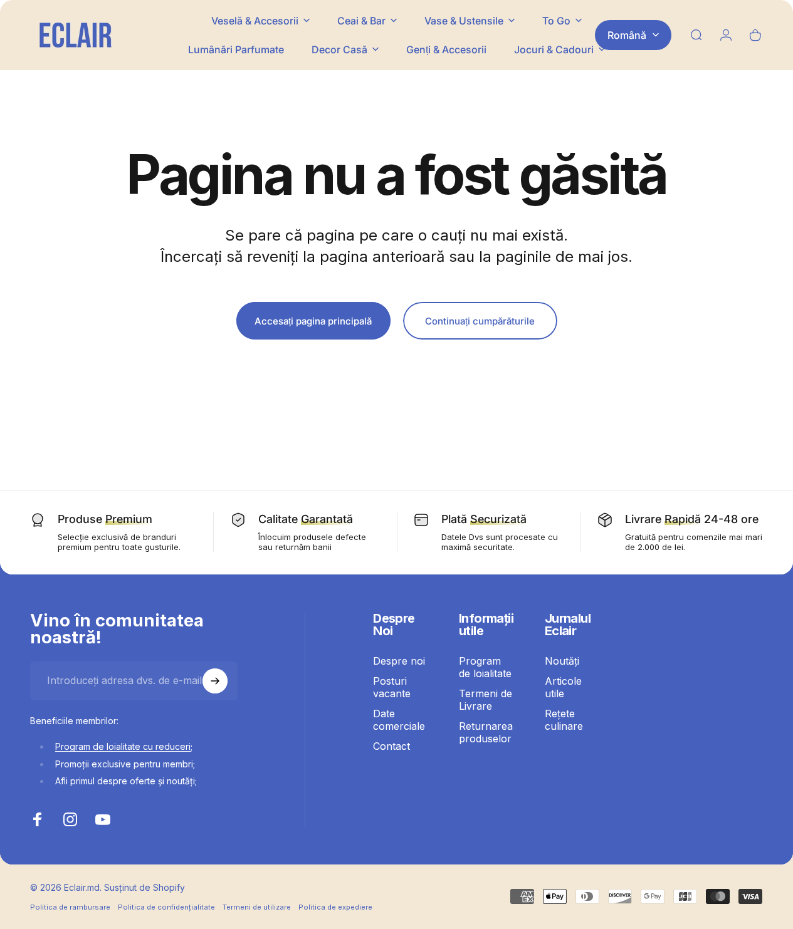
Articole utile (563, 687)
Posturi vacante (392, 687)
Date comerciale (399, 719)
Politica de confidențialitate (166, 907)
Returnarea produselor (486, 732)
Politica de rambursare (70, 907)
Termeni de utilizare (257, 907)
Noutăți (562, 661)
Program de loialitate (485, 667)
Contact (391, 746)
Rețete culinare (564, 719)
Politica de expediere (335, 907)
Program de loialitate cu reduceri (123, 746)
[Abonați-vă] (215, 680)
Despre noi (399, 661)
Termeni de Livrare (485, 699)
